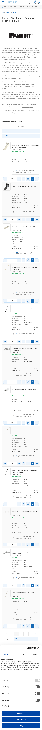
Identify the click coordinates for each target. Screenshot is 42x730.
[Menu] (3, 2)
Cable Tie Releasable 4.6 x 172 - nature (23, 592)
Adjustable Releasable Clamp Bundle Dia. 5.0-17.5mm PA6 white (24, 552)
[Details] (37, 179)
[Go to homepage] (12, 2)
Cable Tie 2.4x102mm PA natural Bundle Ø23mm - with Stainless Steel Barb (25, 146)
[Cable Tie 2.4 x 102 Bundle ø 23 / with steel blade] (6, 186)
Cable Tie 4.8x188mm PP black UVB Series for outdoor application (24, 471)
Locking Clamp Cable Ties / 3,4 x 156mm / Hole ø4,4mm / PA (24, 268)
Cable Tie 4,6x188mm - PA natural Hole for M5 (24, 430)
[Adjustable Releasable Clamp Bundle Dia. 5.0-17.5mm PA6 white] (6, 552)
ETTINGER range (10, 104)
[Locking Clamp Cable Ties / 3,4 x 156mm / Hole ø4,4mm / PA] (6, 268)
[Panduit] (21, 35)
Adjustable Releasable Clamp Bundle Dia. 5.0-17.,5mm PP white (24, 349)
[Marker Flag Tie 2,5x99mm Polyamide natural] (6, 512)
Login (17, 170)
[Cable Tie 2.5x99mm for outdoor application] (6, 308)
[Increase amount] (19, 179)
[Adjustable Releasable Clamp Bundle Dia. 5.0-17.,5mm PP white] (6, 349)
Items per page (8, 639)
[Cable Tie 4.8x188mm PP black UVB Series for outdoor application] (6, 471)
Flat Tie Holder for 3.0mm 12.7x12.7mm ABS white (25, 226)
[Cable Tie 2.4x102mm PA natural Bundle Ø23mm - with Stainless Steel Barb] (6, 146)
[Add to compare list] (28, 179)
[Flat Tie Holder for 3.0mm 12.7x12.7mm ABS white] (6, 227)
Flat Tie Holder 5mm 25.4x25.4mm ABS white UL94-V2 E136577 (24, 390)
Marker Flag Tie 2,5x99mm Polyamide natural (24, 511)
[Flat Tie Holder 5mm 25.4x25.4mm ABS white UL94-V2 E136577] (6, 390)
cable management (27, 107)
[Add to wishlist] (23, 179)
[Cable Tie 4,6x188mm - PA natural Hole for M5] (6, 430)
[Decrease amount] (5, 179)
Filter (5, 131)
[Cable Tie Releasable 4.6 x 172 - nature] (6, 593)
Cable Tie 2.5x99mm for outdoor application (24, 308)
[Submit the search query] (2, 6)
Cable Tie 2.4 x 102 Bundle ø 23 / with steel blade (24, 187)
